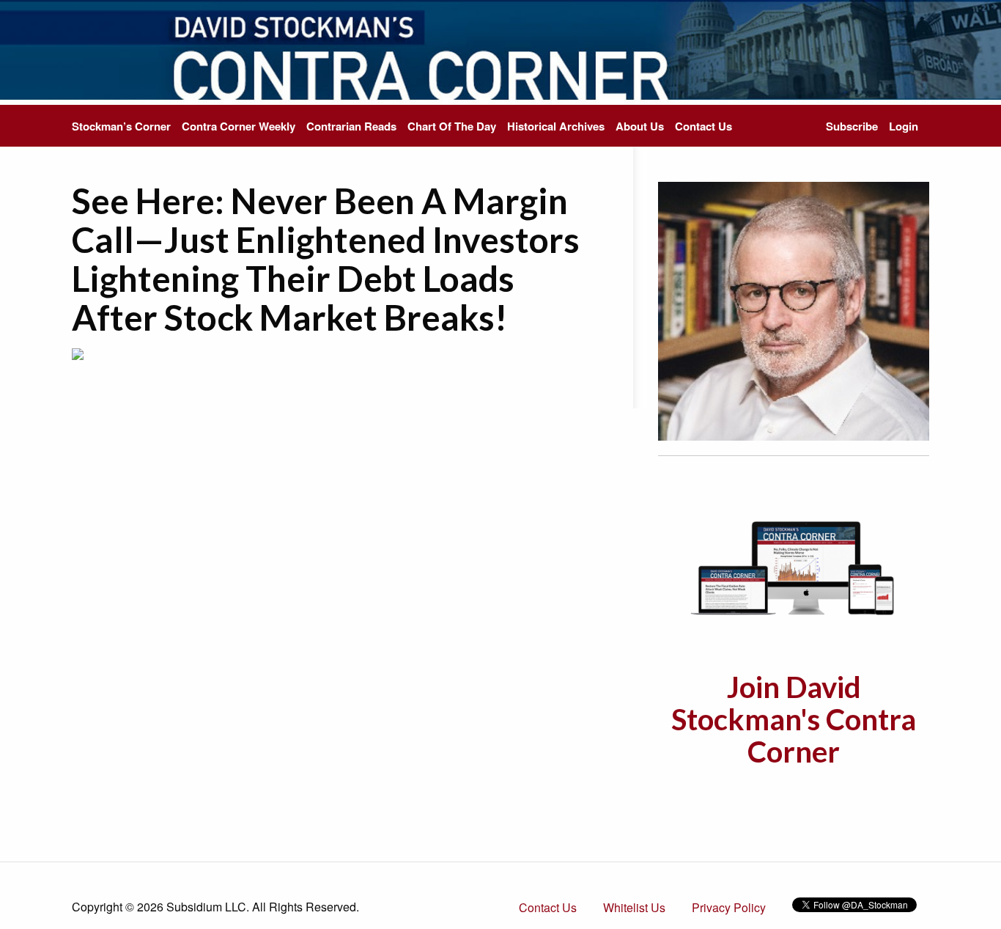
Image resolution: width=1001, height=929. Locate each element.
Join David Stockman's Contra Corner (793, 719)
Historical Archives (556, 126)
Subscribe (852, 126)
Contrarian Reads (351, 126)
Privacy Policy (729, 907)
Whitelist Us (634, 907)
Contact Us (703, 126)
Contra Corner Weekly (238, 126)
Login (903, 126)
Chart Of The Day (451, 126)
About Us (640, 126)
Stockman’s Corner (121, 126)
